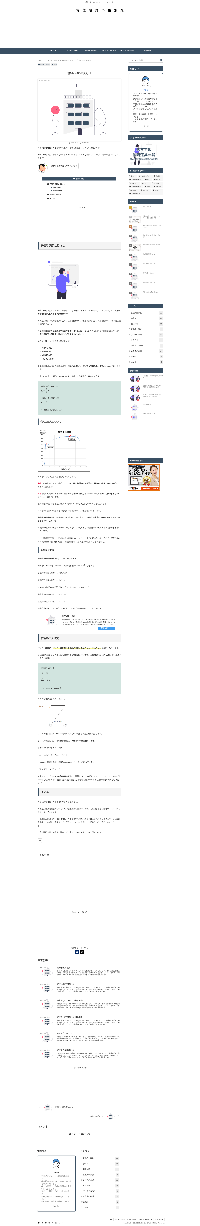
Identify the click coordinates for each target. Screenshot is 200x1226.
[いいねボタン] (39, 840)
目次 (78, 179)
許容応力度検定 (55, 194)
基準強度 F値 (57, 190)
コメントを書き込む (79, 1134)
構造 (55, 64)
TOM (146, 90)
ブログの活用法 (120, 1219)
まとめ (52, 198)
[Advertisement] (100, 32)
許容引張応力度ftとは (58, 184)
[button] (161, 60)
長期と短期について (60, 187)
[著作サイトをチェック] (77, 952)
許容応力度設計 (45, 64)
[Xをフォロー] (82, 952)
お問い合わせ (159, 1219)
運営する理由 (131, 1219)
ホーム (110, 1219)
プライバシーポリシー (145, 1219)
